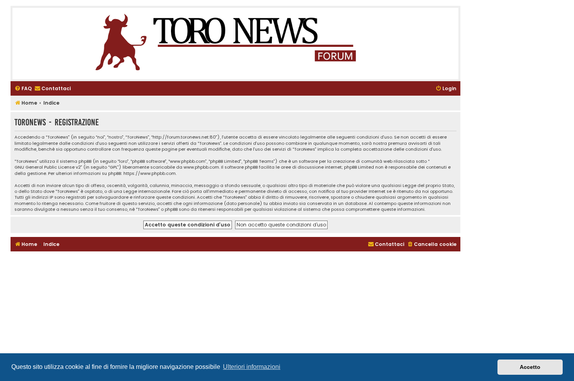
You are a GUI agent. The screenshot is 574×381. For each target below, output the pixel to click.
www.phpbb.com (201, 167)
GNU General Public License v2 (47, 167)
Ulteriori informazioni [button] (251, 366)
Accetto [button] (530, 367)
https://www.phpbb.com (149, 173)
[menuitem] (23, 89)
